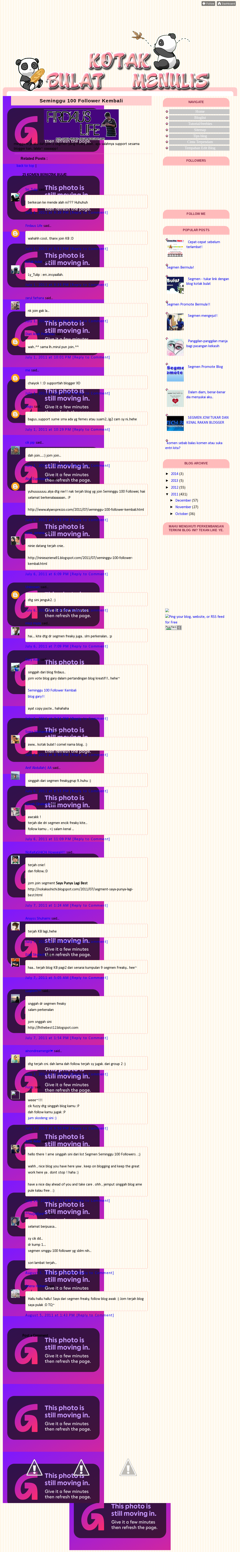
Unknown (32, 587)
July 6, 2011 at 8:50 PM (47, 755)
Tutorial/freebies (200, 124)
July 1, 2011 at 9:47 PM (47, 321)
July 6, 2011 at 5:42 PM (47, 520)
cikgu (29, 407)
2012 (174, 488)
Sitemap (200, 130)
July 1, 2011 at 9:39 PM (47, 285)
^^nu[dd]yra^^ (36, 1214)
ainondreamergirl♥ (39, 1051)
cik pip (30, 443)
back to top (25, 166)
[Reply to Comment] (89, 213)
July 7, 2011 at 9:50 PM (47, 1128)
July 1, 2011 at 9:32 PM (47, 249)
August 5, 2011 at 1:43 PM (50, 1315)
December (183, 501)
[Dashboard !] (226, 5)
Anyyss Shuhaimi (37, 919)
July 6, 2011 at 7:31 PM (47, 719)
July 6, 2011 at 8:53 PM (47, 791)
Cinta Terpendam (200, 142)
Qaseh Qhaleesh (37, 804)
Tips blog (200, 136)
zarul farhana (34, 298)
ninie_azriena (35, 533)
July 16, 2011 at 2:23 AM (48, 1201)
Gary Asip (32, 660)
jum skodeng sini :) (42, 1118)
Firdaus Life (33, 226)
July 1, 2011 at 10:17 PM (48, 393)
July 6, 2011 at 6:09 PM (47, 574)
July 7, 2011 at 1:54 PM (47, 1038)
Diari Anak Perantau (40, 334)
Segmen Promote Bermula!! (188, 304)
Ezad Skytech (35, 955)
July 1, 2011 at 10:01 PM (48, 357)
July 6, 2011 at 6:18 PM (47, 610)
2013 (174, 481)
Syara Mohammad (39, 732)
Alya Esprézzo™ (37, 479)
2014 (174, 474)
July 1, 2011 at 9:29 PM (47, 213)
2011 (174, 494)
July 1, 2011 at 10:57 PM (48, 466)
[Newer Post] (34, 1490)
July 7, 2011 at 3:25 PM (47, 1074)
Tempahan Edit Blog (200, 148)
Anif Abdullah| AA (38, 768)
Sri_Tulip (31, 190)
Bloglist (200, 118)
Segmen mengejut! (203, 316)
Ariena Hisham (36, 1286)
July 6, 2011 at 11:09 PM (48, 839)
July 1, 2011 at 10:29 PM (48, 430)
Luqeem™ (33, 991)
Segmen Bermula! (180, 267)
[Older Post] (128, 1490)
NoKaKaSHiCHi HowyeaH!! (45, 852)
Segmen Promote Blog (205, 367)
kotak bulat (33, 262)
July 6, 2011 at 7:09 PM (47, 646)
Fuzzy (29, 1087)
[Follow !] (208, 5)
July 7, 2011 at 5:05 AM (47, 978)
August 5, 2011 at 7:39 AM (50, 1273)
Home (200, 111)
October (181, 514)
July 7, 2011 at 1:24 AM (47, 906)
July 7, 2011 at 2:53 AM (47, 942)
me (27, 370)
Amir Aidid (33, 1141)
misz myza (33, 623)
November (183, 507)
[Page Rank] (173, 629)
